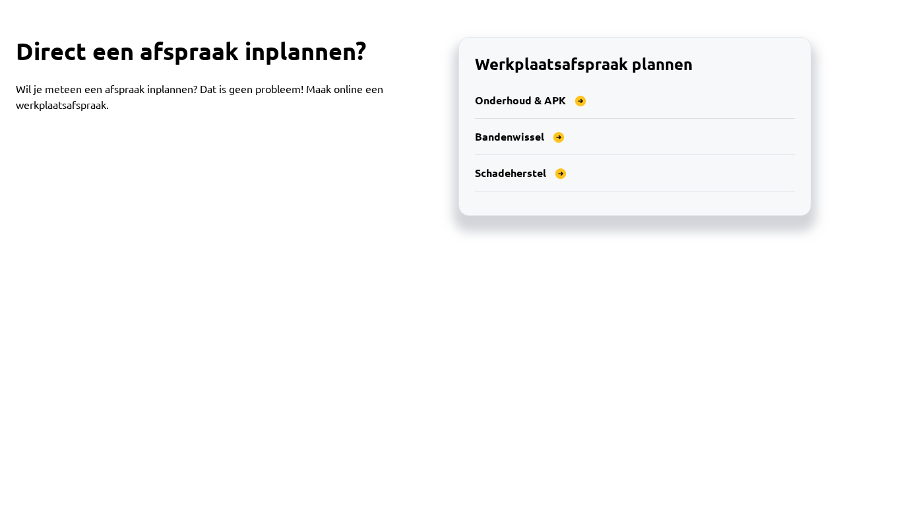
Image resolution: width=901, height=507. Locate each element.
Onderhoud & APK (520, 100)
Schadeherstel (510, 173)
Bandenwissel (509, 136)
